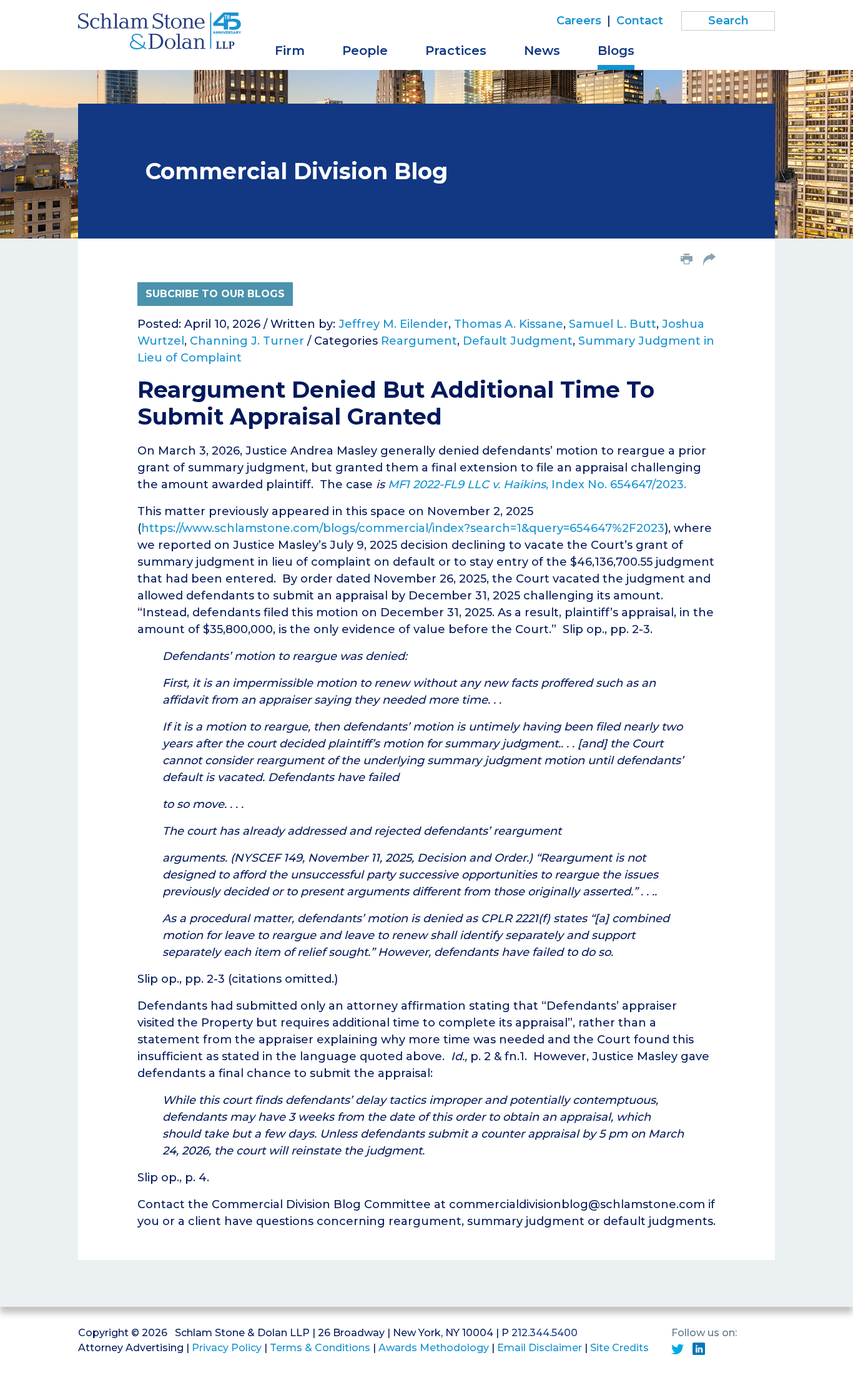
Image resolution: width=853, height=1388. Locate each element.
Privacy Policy (227, 1348)
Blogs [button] (616, 50)
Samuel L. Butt (612, 324)
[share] (709, 260)
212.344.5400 (544, 1333)
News (542, 50)
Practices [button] (455, 50)
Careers (578, 20)
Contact (639, 20)
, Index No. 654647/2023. (616, 484)
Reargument (419, 341)
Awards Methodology (433, 1348)
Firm (290, 50)
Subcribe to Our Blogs (215, 294)
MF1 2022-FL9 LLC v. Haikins (467, 484)
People (365, 50)
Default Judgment (518, 341)
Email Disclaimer (539, 1348)
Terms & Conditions (320, 1348)
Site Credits (619, 1348)
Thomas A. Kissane (508, 324)
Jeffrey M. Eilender (393, 324)
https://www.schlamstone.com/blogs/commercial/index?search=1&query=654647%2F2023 (402, 528)
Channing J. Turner (247, 341)
